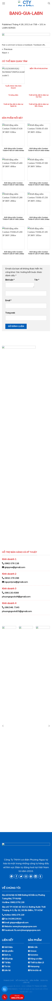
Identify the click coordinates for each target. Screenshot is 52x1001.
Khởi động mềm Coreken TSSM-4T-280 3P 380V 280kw (13, 218)
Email (8, 300)
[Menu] (3, 3)
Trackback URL (39, 45)
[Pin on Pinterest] (31, 876)
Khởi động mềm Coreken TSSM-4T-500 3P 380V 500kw (38, 184)
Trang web (10, 313)
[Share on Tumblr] (40, 876)
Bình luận (10, 280)
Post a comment (9, 45)
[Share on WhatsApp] (11, 876)
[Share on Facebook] (16, 876)
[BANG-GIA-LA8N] (26, 35)
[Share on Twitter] (21, 876)
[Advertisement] (26, 975)
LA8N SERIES (8, 28)
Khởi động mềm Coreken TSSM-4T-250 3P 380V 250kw (38, 218)
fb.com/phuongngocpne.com (27, 930)
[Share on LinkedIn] (35, 876)
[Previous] (3, 726)
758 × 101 (38, 24)
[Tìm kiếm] (49, 3)
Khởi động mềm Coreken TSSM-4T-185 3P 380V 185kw (38, 253)
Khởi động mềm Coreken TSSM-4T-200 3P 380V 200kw (13, 253)
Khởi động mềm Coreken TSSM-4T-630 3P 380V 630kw (13, 149)
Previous (7, 49)
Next (5, 52)
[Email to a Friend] (26, 876)
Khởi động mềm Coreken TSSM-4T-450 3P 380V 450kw (38, 149)
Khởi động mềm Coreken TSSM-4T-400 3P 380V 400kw (13, 184)
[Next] (49, 726)
